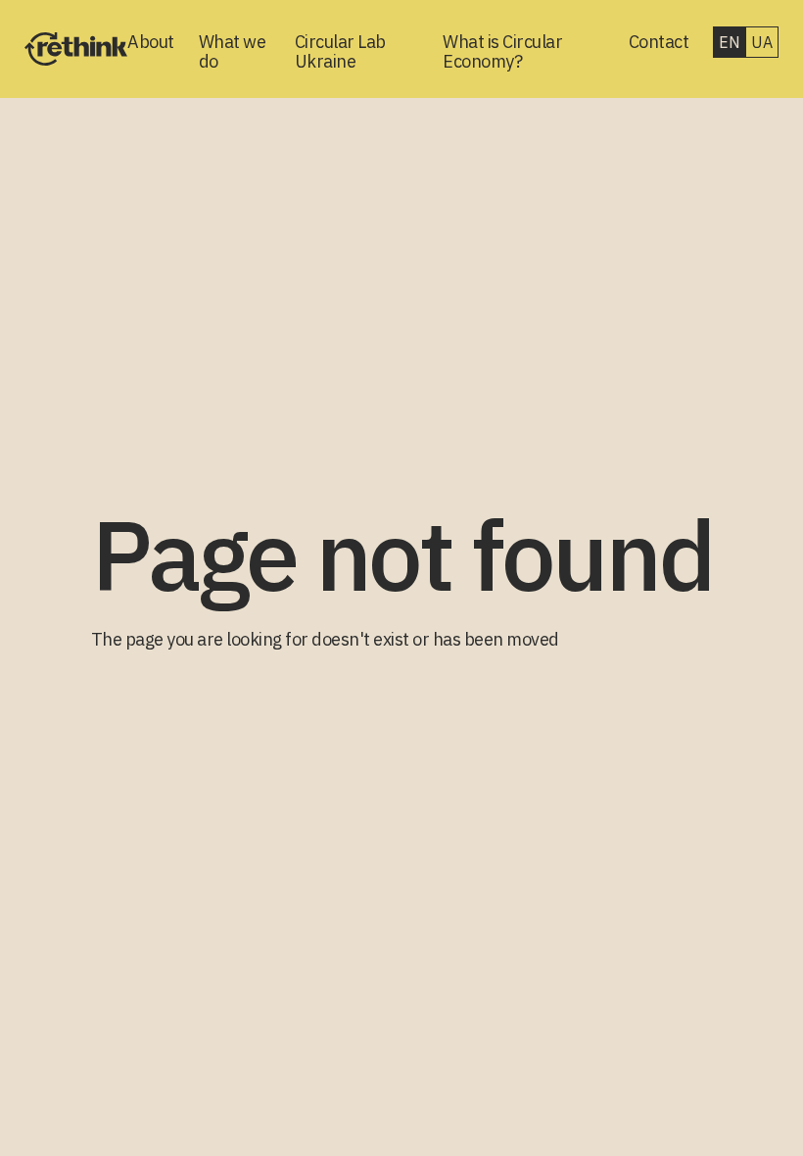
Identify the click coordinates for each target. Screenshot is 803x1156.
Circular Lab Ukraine (340, 52)
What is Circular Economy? (502, 52)
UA (762, 42)
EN (729, 42)
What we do (232, 52)
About (150, 42)
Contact (659, 42)
